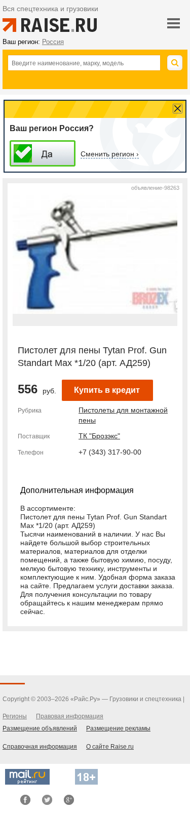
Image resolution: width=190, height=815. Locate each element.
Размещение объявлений (40, 728)
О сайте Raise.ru (110, 746)
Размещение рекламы (118, 728)
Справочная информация (40, 746)
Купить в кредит (107, 390)
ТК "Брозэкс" (99, 436)
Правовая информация (69, 716)
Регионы (15, 716)
